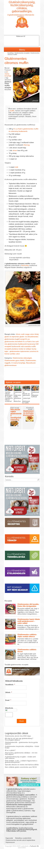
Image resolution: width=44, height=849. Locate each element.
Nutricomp (25, 265)
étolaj (36, 334)
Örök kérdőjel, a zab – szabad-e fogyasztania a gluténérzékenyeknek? (21, 761)
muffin (12, 111)
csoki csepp (25, 334)
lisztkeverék (15, 346)
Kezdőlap (11, 53)
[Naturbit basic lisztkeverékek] (22, 445)
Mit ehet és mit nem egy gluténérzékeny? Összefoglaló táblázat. (19, 739)
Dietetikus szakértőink (23, 838)
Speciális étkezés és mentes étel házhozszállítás (22, 765)
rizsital (20, 349)
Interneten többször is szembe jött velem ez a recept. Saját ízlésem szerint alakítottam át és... (27, 639)
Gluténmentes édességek (22, 358)
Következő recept (30, 408)
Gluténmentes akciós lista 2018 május (18, 736)
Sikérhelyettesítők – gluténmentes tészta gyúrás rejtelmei (21, 743)
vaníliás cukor (15, 354)
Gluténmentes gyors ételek (15, 360)
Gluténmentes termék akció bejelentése (20, 840)
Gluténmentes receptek (22, 53)
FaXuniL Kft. (34, 846)
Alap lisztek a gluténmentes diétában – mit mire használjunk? (21, 753)
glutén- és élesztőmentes (29, 337)
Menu (22, 49)
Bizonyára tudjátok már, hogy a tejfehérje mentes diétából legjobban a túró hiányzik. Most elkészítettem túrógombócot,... (28, 609)
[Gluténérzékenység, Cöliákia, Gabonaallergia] (22, 20)
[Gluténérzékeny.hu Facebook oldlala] (22, 668)
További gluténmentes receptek (16, 665)
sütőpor (28, 349)
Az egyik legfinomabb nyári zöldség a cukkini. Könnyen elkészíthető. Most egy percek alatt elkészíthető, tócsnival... (27, 654)
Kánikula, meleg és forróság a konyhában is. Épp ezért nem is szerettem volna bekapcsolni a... (28, 624)
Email (8, 700)
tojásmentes (24, 351)
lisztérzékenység (26, 828)
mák (16, 167)
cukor (32, 334)
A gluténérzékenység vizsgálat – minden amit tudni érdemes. (20, 757)
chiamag (26, 145)
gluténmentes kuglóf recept (15, 339)
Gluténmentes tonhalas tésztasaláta (28, 413)
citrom (14, 150)
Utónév (8, 692)
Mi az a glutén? (10, 750)
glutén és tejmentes (12, 337)
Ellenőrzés (9, 708)
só (24, 349)
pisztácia (14, 349)
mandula (27, 346)
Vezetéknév (10, 684)
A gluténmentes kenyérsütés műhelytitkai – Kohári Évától (22, 747)
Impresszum (10, 842)
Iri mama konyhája (8, 74)
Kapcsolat (9, 838)
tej (33, 349)
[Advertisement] (24, 375)
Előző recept (14, 408)
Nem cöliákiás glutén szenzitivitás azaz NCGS (21, 767)
